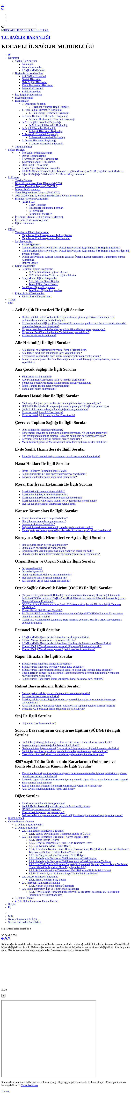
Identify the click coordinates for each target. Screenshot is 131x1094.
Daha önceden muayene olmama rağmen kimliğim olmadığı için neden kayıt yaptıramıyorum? (72, 815)
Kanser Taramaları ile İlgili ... (24, 919)
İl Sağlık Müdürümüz (33, 70)
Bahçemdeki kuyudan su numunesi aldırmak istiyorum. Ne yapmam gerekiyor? (64, 432)
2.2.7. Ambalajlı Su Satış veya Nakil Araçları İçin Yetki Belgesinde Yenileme (70, 861)
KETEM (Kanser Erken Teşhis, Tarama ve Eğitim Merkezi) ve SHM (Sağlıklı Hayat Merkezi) (72, 171)
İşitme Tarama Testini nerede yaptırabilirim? (45, 385)
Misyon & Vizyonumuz (27, 189)
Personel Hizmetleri (32, 88)
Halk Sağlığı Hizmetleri (34, 82)
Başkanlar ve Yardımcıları (29, 73)
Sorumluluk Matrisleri (40, 213)
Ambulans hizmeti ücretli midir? (39, 335)
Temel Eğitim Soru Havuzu (43, 284)
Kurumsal (13, 57)
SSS (10, 302)
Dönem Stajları (30, 262)
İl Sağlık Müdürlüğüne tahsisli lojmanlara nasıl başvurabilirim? (55, 637)
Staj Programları (23, 241)
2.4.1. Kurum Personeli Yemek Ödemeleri (51, 885)
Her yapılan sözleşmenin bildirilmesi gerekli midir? (49, 503)
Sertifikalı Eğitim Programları (37, 269)
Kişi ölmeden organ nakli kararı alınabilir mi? (46, 580)
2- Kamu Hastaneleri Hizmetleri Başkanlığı (45, 116)
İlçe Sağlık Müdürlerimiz (28, 94)
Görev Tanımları (37, 204)
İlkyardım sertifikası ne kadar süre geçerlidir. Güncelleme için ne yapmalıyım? (63, 329)
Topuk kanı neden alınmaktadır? (39, 388)
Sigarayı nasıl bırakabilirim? (37, 782)
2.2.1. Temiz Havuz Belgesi (44, 839)
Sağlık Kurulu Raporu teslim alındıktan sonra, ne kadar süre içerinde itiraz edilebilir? (67, 669)
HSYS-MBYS (16, 818)
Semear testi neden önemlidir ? (38, 524)
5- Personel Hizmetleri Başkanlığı (40, 134)
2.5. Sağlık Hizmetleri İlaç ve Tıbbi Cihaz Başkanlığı (50, 888)
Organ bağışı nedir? (32, 571)
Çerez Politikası (29, 1085)
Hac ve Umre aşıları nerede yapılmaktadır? (45, 544)
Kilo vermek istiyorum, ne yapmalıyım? (43, 812)
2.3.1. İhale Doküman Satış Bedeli (47, 879)
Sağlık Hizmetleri (31, 91)
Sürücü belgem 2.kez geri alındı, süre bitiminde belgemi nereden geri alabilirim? (65, 751)
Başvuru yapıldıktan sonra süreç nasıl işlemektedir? (49, 477)
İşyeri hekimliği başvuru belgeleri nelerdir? (45, 494)
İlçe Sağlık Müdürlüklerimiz (37, 152)
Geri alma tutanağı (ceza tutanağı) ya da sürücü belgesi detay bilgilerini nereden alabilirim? (70, 748)
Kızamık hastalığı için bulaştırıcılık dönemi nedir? (48, 415)
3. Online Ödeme (24, 898)
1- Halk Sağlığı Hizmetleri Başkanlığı (42, 109)
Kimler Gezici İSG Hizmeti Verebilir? (42, 610)
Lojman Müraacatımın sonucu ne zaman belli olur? (49, 640)
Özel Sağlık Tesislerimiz (35, 164)
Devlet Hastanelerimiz (34, 155)
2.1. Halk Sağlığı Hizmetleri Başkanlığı (43, 830)
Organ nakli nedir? (32, 568)
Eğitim (11, 229)
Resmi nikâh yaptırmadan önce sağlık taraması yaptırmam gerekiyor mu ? (61, 356)
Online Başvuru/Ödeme (21, 821)
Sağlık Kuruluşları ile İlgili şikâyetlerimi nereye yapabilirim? (54, 473)
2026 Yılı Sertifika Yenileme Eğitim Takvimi (52, 275)
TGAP (12, 299)
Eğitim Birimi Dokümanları (30, 293)
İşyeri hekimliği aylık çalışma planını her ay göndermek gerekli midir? (59, 500)
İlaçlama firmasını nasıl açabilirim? (40, 696)
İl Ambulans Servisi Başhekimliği (40, 158)
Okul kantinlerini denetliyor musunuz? (42, 429)
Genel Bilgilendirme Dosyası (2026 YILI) (37, 192)
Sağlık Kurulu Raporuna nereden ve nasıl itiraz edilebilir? (53, 666)
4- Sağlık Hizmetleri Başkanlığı (39, 128)
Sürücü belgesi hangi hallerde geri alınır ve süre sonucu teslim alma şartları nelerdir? (67, 742)
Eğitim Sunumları (24, 223)
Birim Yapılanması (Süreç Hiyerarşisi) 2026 (38, 183)
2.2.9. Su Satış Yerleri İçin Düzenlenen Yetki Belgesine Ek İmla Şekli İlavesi (70, 870)
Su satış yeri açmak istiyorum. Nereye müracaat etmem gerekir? (56, 693)
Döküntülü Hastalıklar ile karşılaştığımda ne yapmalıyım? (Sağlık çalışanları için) (65, 406)
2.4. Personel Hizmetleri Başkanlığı (41, 882)
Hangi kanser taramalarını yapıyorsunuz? (44, 521)
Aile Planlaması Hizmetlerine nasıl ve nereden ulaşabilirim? (54, 379)
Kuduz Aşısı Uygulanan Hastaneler (41, 168)
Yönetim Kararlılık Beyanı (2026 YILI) (36, 186)
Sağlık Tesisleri (16, 149)
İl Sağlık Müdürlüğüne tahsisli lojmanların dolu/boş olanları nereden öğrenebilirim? (66, 643)
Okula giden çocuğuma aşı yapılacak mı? (44, 547)
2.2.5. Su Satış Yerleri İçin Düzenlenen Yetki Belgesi (57, 855)
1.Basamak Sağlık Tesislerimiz (38, 161)
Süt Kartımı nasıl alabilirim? (37, 376)
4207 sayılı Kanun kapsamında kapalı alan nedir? (48, 788)
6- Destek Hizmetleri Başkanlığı (39, 140)
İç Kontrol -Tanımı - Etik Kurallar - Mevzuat (39, 217)
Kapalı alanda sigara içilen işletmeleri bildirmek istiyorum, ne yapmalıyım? (62, 785)
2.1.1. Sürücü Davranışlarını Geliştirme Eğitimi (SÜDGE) (60, 833)
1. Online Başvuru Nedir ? (29, 824)
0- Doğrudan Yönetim (34, 103)
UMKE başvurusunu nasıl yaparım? (41, 809)
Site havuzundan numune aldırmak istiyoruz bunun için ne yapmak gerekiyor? (64, 435)
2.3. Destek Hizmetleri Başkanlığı (40, 876)
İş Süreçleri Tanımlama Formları (46, 207)
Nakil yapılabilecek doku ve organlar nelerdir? (47, 574)
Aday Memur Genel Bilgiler (44, 281)
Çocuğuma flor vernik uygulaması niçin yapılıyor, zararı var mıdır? (57, 550)
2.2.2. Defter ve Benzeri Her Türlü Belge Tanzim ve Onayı (60, 842)
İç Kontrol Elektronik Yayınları (31, 220)
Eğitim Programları (25, 265)
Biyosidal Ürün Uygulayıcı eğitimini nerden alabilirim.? (52, 438)
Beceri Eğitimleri (31, 244)
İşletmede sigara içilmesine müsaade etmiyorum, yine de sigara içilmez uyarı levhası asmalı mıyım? (75, 779)
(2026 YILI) (28, 201)
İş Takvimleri (36, 210)
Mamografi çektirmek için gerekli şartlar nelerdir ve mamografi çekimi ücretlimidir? (66, 530)
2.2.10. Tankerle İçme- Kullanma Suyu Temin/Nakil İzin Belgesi (63, 873)
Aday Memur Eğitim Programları (39, 278)
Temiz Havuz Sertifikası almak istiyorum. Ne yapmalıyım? (53, 708)
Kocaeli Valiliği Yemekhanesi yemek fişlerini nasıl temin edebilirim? (58, 649)
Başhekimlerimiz (24, 97)
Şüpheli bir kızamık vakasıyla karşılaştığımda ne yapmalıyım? (55, 409)
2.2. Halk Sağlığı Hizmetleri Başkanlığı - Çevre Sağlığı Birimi (55, 836)
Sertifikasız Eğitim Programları (38, 287)
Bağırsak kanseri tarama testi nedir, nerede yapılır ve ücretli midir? (57, 527)
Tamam (5, 1091)
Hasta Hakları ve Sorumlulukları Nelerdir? (44, 470)
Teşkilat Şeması (23, 146)
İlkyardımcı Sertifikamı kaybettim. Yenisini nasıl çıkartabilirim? (55, 332)
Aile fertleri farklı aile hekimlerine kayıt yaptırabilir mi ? (52, 352)
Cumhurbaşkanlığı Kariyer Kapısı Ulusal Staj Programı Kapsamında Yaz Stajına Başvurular (71, 247)
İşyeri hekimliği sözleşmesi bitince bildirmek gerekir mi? (52, 497)
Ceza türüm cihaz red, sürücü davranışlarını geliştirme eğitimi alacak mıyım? (63, 754)
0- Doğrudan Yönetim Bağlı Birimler (48, 106)
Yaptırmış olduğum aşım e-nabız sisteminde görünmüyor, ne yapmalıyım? (61, 403)
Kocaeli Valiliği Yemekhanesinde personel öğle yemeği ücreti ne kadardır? (61, 646)
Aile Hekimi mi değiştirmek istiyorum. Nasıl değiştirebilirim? (54, 349)
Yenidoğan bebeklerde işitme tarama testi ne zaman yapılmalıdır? (56, 382)
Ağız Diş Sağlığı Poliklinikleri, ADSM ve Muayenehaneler (53, 174)
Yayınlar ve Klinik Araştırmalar (32, 232)
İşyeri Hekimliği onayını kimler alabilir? (43, 491)
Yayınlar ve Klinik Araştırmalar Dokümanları (46, 238)
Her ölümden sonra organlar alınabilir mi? (44, 577)
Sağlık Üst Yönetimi (26, 60)
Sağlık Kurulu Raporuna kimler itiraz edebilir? (47, 663)
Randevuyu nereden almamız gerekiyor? (43, 803)
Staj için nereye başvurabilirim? (39, 723)
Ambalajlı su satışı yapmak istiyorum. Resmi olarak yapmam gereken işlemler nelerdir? (68, 705)
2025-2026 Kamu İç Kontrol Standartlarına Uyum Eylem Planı (49, 195)
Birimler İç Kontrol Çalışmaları (31, 198)
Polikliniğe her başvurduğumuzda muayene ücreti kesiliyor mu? (56, 806)
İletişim (12, 904)
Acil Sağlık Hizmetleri (34, 76)
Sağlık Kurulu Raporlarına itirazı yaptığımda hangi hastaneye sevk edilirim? (62, 678)
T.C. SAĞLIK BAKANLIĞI (25, 37)
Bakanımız (27, 64)
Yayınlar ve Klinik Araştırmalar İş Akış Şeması (47, 235)
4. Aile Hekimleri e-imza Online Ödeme (36, 901)
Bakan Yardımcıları (32, 67)
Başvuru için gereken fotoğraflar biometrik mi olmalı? (50, 745)
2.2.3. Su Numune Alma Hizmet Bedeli (50, 846)
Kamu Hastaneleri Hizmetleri (37, 85)
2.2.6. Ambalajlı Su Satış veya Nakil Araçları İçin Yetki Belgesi (63, 858)
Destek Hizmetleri (31, 79)
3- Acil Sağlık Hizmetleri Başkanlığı (41, 122)
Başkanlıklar (21, 100)
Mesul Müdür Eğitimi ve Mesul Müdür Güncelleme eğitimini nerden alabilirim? (64, 442)
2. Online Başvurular (26, 827)
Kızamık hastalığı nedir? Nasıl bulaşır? (42, 412)
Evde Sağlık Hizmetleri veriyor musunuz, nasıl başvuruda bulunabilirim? (61, 456)
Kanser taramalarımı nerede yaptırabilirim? (45, 518)
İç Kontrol (13, 177)
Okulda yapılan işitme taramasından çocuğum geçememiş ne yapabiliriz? (61, 554)
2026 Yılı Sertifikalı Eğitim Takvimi (48, 272)
